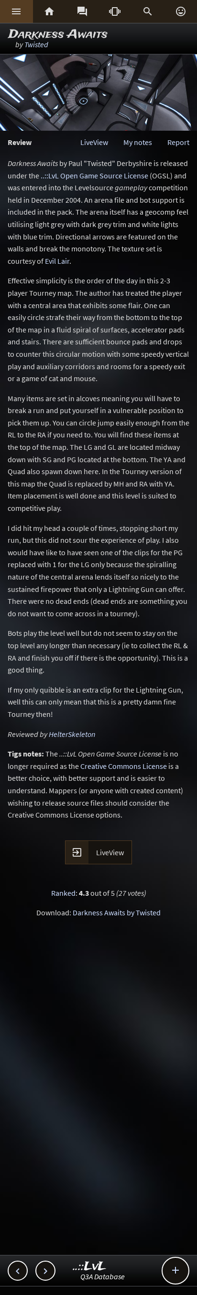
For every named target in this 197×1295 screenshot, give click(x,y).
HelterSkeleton (72, 734)
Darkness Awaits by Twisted (117, 912)
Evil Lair (57, 261)
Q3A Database (102, 1276)
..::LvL (90, 1266)
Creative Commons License (123, 766)
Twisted (36, 44)
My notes (137, 142)
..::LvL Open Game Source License (94, 175)
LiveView (94, 142)
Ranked (63, 893)
